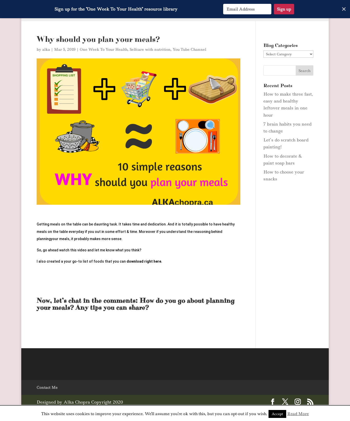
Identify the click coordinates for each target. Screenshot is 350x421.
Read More (298, 413)
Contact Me (47, 387)
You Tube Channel (189, 49)
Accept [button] (277, 414)
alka (46, 49)
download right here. (144, 261)
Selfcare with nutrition (150, 49)
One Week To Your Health (104, 49)
